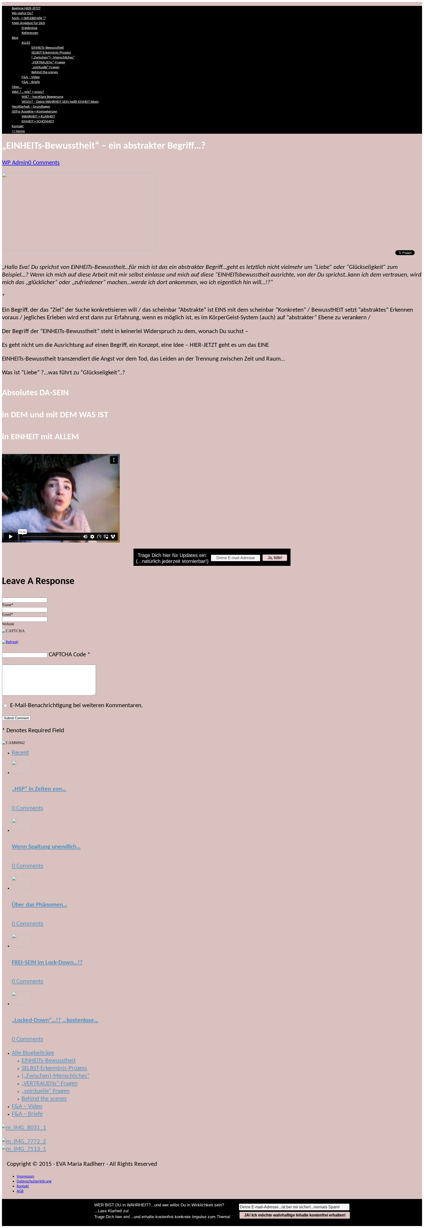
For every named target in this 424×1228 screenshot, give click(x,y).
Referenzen (30, 33)
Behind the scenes (44, 72)
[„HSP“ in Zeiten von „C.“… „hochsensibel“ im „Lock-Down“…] (21, 772)
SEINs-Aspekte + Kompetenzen (34, 112)
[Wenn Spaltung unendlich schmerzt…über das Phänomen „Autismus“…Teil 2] (21, 830)
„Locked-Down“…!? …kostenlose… (55, 1020)
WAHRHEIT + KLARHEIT (38, 116)
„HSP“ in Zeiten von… (39, 789)
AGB (20, 1191)
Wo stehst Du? (22, 13)
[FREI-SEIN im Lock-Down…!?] (21, 946)
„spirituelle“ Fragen (45, 67)
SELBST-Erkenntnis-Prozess (51, 53)
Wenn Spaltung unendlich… (46, 847)
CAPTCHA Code (67, 655)
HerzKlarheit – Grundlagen (31, 107)
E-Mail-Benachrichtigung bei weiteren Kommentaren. (76, 705)
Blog (15, 38)
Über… (17, 87)
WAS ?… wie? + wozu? (28, 92)
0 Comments (44, 163)
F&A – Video (31, 77)
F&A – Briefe (31, 82)
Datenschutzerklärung (34, 1182)
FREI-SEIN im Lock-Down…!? (47, 963)
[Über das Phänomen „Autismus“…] (21, 888)
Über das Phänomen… (39, 905)
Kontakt (18, 126)
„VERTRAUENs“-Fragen (48, 62)
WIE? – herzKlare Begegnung (42, 97)
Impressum (25, 1177)
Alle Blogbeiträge (33, 1053)
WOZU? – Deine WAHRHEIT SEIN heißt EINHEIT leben (60, 102)
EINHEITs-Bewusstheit (47, 48)
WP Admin (15, 163)
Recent (20, 753)
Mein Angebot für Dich (28, 23)
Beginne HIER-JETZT (26, 8)
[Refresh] (10, 642)
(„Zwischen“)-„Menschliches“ (53, 57)
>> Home (18, 131)
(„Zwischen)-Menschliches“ (56, 1076)
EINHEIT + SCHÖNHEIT (38, 121)
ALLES (26, 43)
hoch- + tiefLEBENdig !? (29, 18)
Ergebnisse (29, 28)
